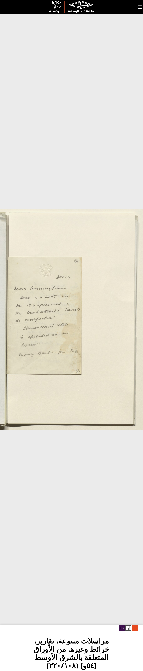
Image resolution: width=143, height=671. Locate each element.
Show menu (140, 7)
